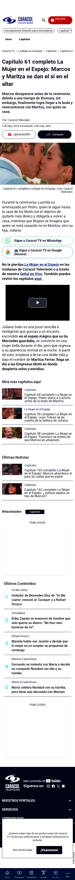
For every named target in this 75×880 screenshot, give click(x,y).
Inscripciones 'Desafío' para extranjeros (29, 30)
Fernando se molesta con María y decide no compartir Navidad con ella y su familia (41, 669)
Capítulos (24, 39)
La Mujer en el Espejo (30, 50)
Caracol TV (8, 50)
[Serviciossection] (70, 810)
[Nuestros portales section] (70, 801)
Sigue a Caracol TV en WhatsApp (38, 241)
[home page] (18, 20)
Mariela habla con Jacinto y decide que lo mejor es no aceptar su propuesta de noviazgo (40, 645)
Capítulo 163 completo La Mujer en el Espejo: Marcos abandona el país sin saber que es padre (48, 473)
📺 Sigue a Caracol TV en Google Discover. (38, 252)
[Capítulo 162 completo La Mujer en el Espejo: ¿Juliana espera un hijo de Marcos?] (12, 489)
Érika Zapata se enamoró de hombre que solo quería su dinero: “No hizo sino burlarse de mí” (41, 623)
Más (68, 876)
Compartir (57, 134)
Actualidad (18, 613)
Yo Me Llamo (20, 590)
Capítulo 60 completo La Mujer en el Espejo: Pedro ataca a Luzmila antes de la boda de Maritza (48, 398)
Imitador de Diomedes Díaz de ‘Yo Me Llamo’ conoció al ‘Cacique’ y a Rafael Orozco (39, 600)
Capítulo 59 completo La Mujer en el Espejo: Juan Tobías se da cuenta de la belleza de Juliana (48, 417)
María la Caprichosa (24, 659)
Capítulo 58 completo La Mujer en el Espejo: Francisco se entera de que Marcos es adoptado (48, 437)
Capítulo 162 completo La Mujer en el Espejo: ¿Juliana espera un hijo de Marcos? (47, 493)
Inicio (8, 39)
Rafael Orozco (20, 636)
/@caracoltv (21, 134)
